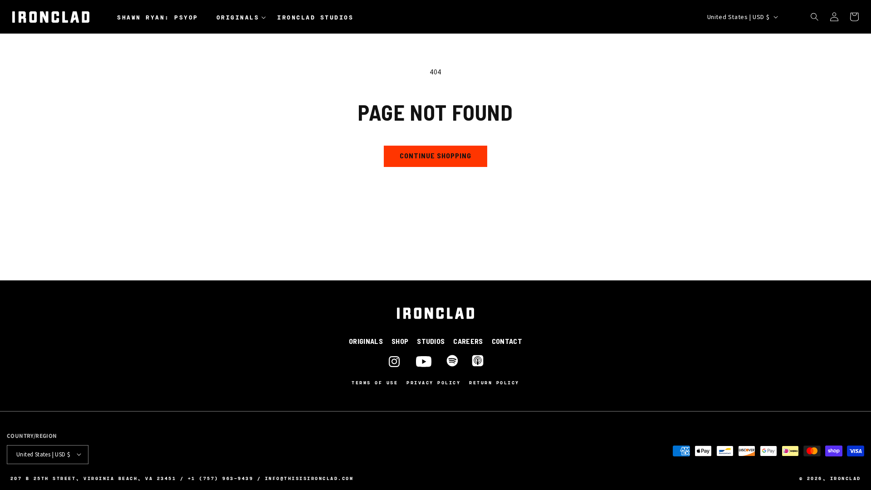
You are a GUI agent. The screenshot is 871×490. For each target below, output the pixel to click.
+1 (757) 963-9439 (221, 478)
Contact (507, 341)
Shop (399, 341)
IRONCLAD (845, 477)
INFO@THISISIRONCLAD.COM (309, 478)
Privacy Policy (433, 382)
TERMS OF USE (375, 382)
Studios (431, 341)
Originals (366, 341)
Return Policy (494, 382)
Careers (468, 341)
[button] (243, 18)
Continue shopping (435, 155)
